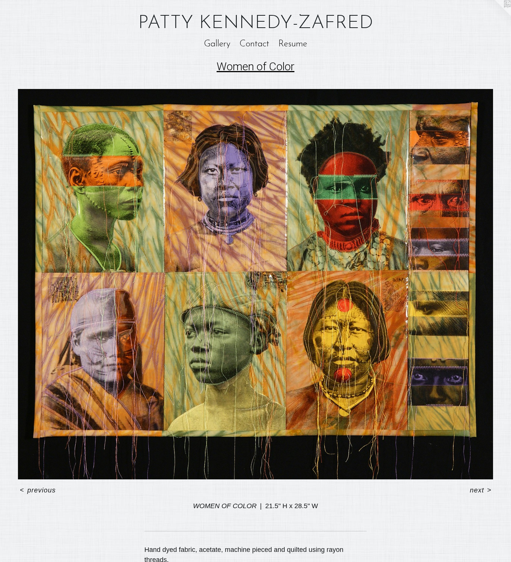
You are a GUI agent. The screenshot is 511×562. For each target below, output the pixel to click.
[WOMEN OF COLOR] (255, 284)
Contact (254, 44)
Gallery (217, 44)
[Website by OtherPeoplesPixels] (496, 15)
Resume (292, 44)
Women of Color (255, 66)
